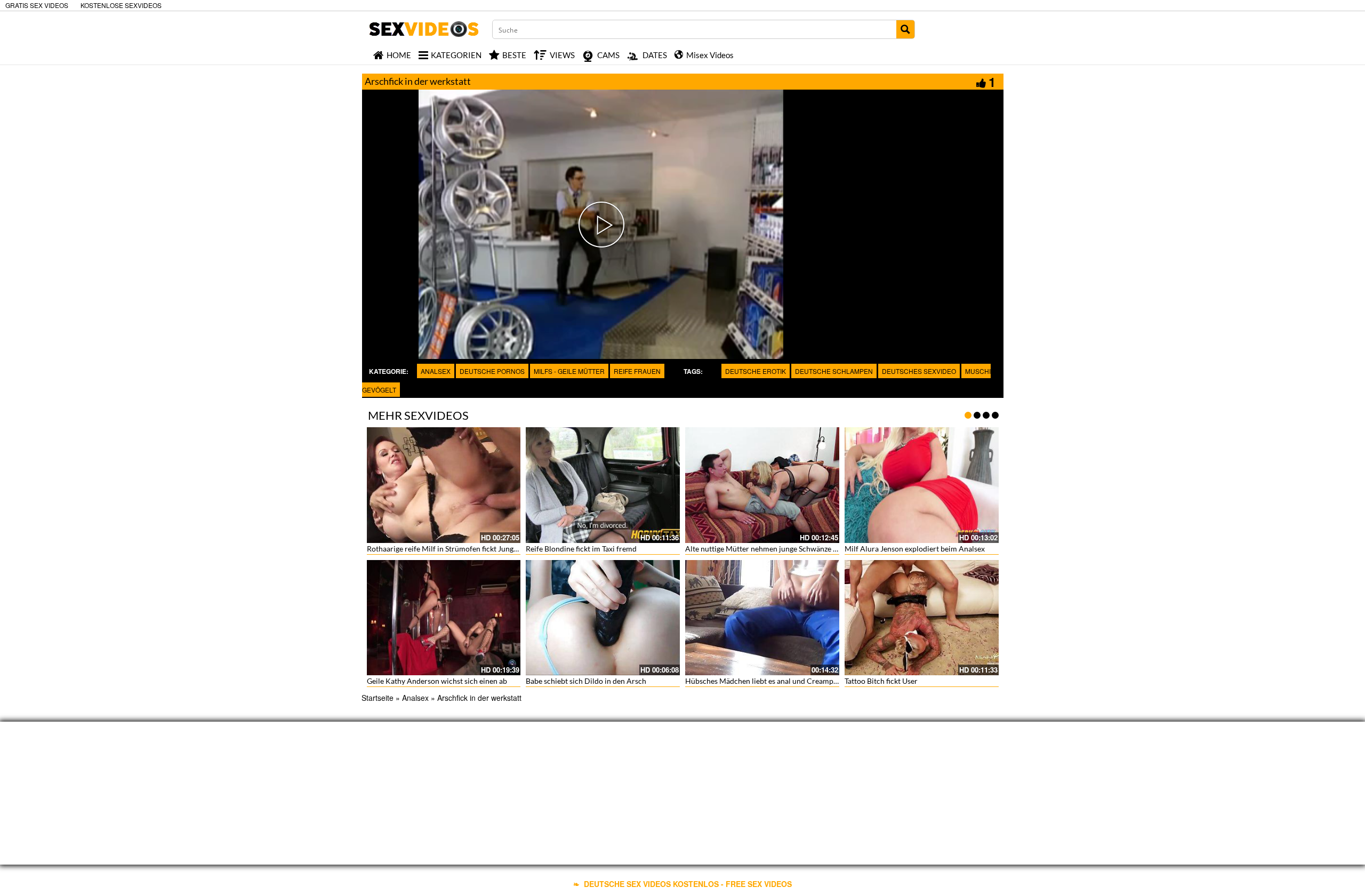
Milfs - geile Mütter (569, 370)
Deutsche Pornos (492, 370)
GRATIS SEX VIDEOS (36, 5)
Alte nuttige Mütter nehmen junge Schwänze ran (764, 548)
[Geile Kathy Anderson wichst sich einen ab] (444, 618)
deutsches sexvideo (919, 370)
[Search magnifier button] (905, 29)
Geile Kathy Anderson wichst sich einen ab (437, 680)
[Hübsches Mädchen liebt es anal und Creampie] (762, 618)
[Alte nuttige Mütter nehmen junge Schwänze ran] (762, 485)
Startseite (378, 697)
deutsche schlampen (834, 370)
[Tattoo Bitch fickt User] (922, 618)
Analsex (436, 370)
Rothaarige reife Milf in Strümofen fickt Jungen (444, 548)
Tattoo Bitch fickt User (881, 680)
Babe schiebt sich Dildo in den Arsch (586, 680)
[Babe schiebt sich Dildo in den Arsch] (603, 618)
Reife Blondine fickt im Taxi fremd (581, 548)
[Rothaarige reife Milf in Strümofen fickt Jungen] (444, 485)
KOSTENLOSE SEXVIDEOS (121, 5)
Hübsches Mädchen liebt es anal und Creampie (762, 680)
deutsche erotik (755, 370)
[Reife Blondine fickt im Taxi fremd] (603, 485)
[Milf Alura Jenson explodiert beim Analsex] (922, 485)
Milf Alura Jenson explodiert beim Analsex (915, 548)
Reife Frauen (637, 370)
